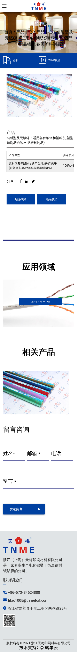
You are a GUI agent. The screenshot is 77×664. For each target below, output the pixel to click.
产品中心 (24, 31)
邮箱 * (33, 453)
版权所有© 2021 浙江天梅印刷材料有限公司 (38, 643)
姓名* (9, 453)
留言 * (9, 481)
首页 (8, 31)
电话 (56, 453)
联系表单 (21, 199)
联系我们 (51, 199)
